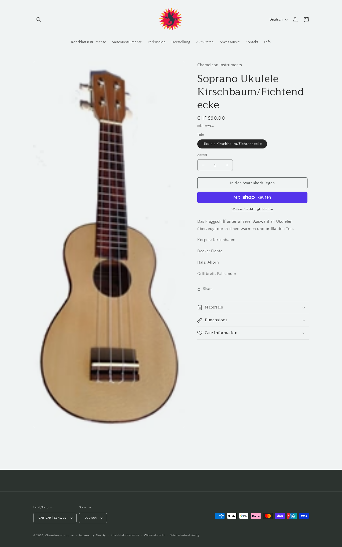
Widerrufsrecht (154, 535)
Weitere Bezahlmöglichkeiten (252, 209)
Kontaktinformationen (125, 535)
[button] (38, 19)
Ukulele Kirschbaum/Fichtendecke (232, 144)
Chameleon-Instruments (61, 535)
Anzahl (202, 155)
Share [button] (208, 289)
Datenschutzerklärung (184, 535)
